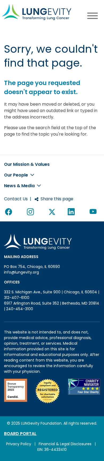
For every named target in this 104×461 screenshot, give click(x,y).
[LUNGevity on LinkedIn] (72, 212)
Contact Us (16, 199)
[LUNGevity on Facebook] (9, 212)
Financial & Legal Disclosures (65, 444)
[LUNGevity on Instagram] (31, 212)
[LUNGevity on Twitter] (52, 212)
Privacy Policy (18, 444)
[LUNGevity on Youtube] (94, 212)
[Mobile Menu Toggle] (92, 17)
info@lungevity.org (21, 272)
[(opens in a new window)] (15, 391)
